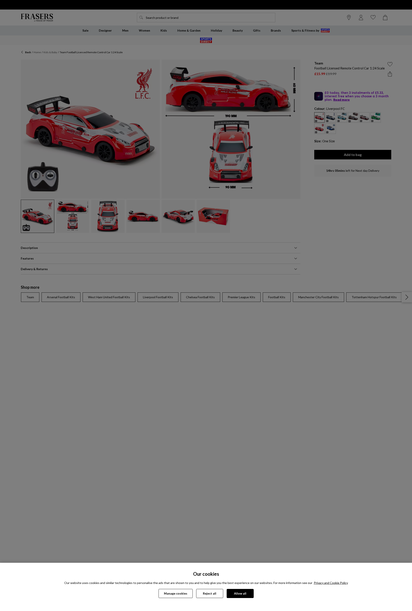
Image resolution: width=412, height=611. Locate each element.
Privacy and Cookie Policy (331, 583)
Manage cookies (175, 593)
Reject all (209, 593)
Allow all (240, 593)
